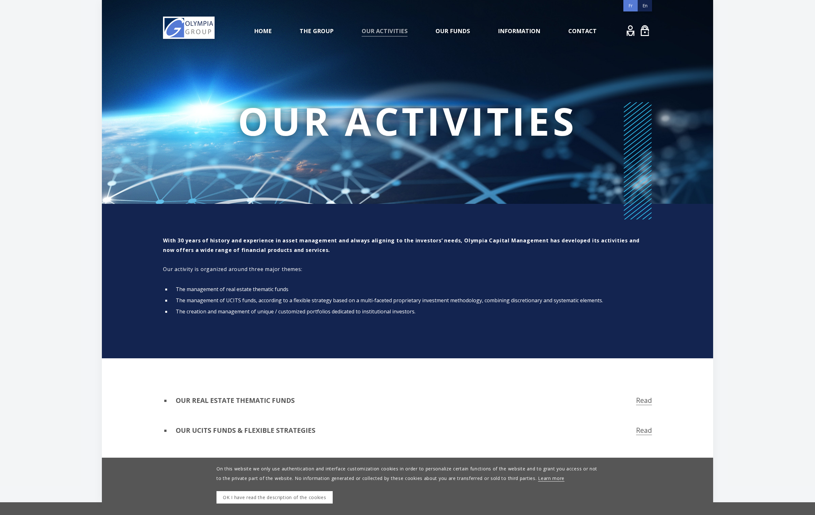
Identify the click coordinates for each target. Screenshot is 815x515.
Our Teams (313, 58)
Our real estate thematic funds (392, 45)
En (645, 6)
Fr (630, 6)
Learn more (551, 478)
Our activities (385, 31)
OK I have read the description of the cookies (274, 497)
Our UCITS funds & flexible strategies (398, 58)
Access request (645, 30)
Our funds (453, 31)
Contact (582, 31)
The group (317, 31)
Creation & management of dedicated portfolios (408, 72)
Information (519, 31)
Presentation (314, 45)
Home (263, 31)
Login (630, 30)
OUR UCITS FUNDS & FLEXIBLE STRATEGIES (414, 430)
